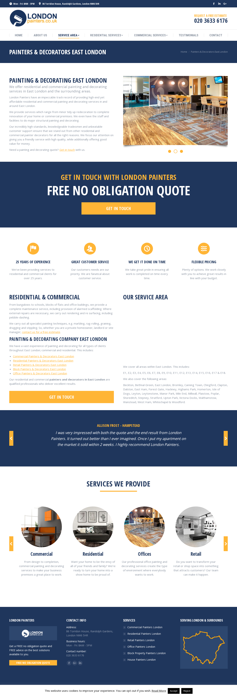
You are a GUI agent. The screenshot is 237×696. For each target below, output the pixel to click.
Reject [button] (186, 690)
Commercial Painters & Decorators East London (43, 356)
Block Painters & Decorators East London (39, 369)
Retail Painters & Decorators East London (39, 365)
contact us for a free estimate (41, 332)
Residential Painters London (144, 633)
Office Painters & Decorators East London (40, 373)
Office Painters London (141, 646)
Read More (159, 690)
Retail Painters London (141, 640)
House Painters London (141, 659)
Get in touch (67, 150)
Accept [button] (173, 690)
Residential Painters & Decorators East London (43, 360)
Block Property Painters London (146, 653)
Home (184, 51)
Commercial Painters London (144, 627)
